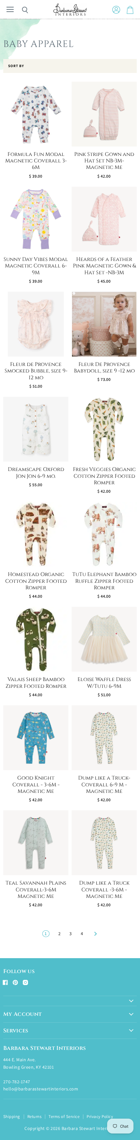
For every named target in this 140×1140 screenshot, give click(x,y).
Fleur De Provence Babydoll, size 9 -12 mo (104, 367)
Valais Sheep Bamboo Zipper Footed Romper (36, 682)
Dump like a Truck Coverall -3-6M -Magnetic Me (104, 890)
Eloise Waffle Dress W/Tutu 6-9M (104, 682)
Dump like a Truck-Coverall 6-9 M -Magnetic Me (104, 785)
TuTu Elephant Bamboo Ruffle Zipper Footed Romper (104, 581)
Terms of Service (64, 1116)
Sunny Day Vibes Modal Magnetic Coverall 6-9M (36, 266)
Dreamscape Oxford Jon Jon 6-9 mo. (36, 472)
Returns (34, 1116)
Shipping (11, 1116)
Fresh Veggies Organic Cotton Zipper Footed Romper (104, 476)
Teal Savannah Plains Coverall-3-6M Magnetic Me (36, 890)
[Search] (20, 10)
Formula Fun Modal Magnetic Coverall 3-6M (36, 161)
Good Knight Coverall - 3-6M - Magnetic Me (36, 785)
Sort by (16, 66)
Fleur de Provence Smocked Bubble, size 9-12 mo (36, 371)
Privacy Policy (100, 1116)
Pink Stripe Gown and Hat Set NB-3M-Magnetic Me (104, 161)
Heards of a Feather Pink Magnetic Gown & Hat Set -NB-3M (104, 266)
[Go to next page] (95, 933)
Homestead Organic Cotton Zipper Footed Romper (36, 581)
